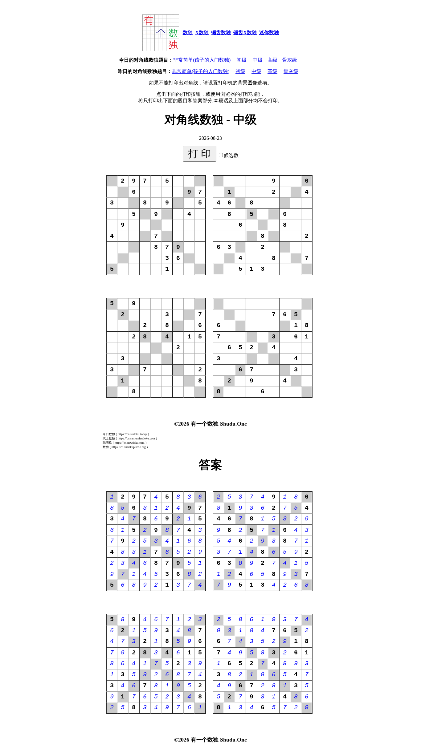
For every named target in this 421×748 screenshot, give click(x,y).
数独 (188, 32)
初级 (242, 60)
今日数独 (109, 434)
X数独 (202, 32)
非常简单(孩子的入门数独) (202, 60)
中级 (258, 60)
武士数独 (109, 438)
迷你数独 (269, 32)
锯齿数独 (221, 32)
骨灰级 (289, 60)
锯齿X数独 (245, 32)
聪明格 (107, 442)
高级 (272, 60)
